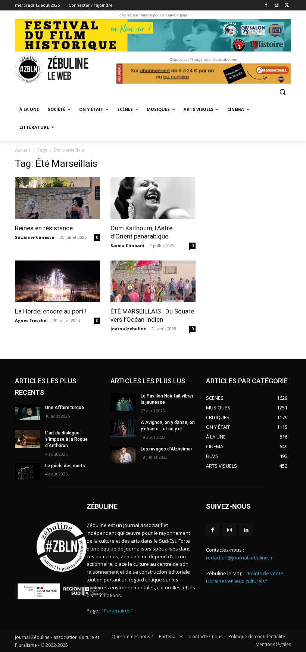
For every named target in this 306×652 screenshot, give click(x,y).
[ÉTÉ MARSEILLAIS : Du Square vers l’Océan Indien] (153, 282)
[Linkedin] (246, 529)
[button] (282, 91)
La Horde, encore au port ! (51, 311)
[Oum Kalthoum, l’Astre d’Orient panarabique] (153, 198)
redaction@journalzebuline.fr (239, 557)
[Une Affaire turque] (27, 413)
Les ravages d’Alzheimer (166, 449)
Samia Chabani (127, 245)
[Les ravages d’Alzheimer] (123, 455)
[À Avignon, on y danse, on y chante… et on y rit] (123, 428)
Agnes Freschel (31, 320)
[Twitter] (286, 5)
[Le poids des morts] (27, 472)
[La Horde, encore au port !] (57, 282)
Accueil (22, 150)
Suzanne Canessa (34, 237)
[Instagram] (276, 5)
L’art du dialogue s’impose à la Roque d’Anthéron (66, 439)
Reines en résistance (44, 228)
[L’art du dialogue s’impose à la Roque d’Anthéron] (27, 439)
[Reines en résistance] (57, 198)
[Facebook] (266, 5)
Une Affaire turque (64, 407)
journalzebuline (128, 328)
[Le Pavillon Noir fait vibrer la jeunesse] (123, 402)
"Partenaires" (117, 610)
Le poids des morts (65, 465)
